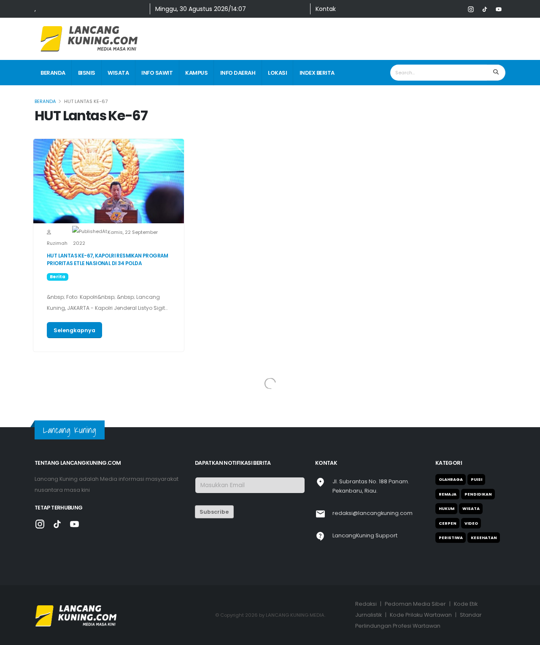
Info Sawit (157, 73)
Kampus (196, 73)
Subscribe (214, 511)
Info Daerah (238, 73)
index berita (317, 73)
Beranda (52, 73)
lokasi (277, 73)
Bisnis (86, 73)
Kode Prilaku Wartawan (421, 614)
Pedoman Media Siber (415, 603)
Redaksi (366, 603)
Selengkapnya (74, 330)
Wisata (118, 73)
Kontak (326, 9)
